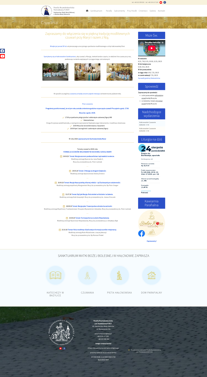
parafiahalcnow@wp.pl (103, 334)
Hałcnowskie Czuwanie (147, 122)
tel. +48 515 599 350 (138, 2)
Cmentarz (143, 10)
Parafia (109, 10)
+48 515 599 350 (103, 339)
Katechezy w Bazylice (55, 294)
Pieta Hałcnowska (119, 292)
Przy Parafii (132, 10)
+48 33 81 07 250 (103, 336)
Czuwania (87, 292)
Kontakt (161, 10)
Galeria (153, 10)
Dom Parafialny (151, 292)
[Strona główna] (58, 11)
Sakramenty (119, 10)
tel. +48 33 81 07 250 (152, 2)
